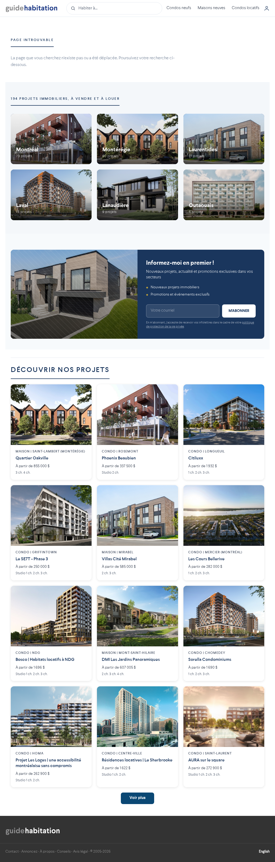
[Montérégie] (137, 139)
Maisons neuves (211, 8)
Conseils (64, 851)
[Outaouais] (223, 195)
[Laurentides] (223, 139)
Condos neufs (179, 8)
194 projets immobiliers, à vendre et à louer (65, 99)
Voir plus (137, 798)
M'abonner (239, 311)
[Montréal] (51, 139)
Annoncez (29, 851)
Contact (12, 851)
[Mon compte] (267, 8)
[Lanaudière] (137, 195)
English (264, 851)
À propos (47, 851)
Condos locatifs (245, 8)
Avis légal (80, 851)
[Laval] (51, 195)
